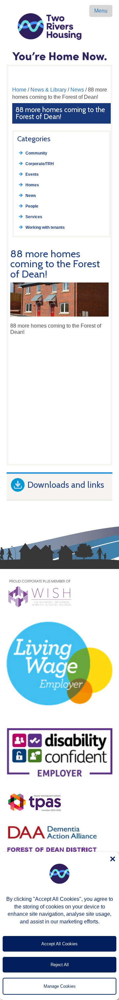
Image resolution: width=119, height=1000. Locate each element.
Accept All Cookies (59, 943)
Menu (100, 11)
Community (36, 153)
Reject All (60, 964)
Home (19, 90)
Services (33, 217)
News (77, 90)
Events (32, 174)
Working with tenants (45, 227)
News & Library (48, 90)
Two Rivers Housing (59, 26)
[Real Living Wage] (59, 718)
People (31, 206)
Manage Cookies (60, 986)
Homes (32, 185)
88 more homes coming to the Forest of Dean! (60, 113)
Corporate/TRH (39, 163)
